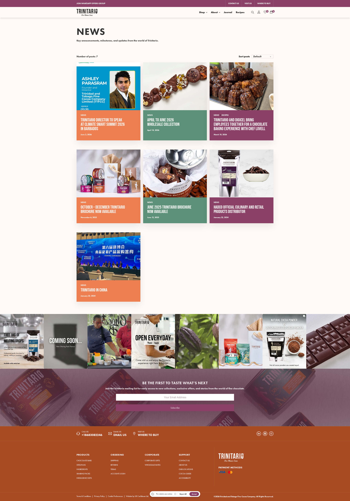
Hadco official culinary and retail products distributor (239, 209)
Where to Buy (264, 3)
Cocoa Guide (185, 474)
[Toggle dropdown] (206, 12)
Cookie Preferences (115, 496)
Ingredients (82, 469)
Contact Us (233, 3)
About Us (183, 465)
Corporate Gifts (152, 460)
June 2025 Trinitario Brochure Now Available (169, 209)
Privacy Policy (99, 496)
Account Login (118, 474)
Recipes (240, 12)
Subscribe (175, 407)
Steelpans (81, 465)
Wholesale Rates (152, 465)
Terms (113, 469)
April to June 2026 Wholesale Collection (163, 122)
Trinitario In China (94, 290)
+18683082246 (92, 435)
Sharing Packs (83, 474)
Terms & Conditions (84, 496)
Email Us (119, 435)
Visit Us (248, 3)
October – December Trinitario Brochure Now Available (103, 209)
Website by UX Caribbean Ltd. (137, 496)
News (83, 115)
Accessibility (185, 478)
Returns (114, 465)
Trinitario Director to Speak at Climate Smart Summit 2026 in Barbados (103, 124)
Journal (228, 12)
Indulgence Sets (84, 478)
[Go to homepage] (87, 12)
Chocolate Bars (84, 460)
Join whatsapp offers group (91, 3)
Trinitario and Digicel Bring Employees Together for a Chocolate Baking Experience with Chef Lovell (240, 124)
